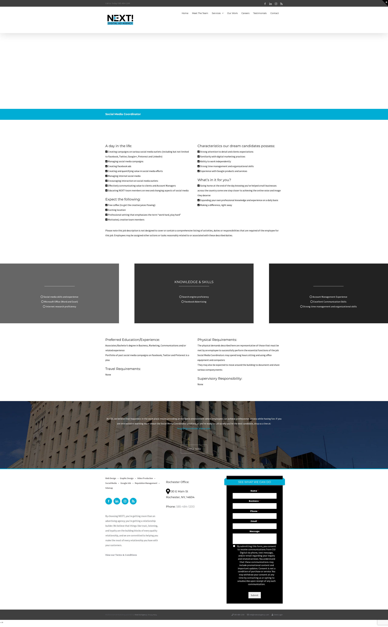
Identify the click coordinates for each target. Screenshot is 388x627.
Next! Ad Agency (141, 615)
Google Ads (125, 483)
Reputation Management (146, 483)
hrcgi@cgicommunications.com (193, 428)
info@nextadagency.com (259, 615)
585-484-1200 (185, 506)
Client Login (278, 615)
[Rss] (133, 501)
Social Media (111, 483)
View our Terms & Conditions (121, 554)
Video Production (145, 478)
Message (254, 531)
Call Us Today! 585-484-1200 (117, 3)
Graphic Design (127, 478)
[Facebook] (108, 501)
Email (254, 521)
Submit (254, 595)
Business (254, 500)
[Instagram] (125, 501)
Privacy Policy (152, 615)
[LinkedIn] (117, 501)
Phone (254, 511)
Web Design (110, 478)
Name (255, 490)
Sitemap (109, 488)
